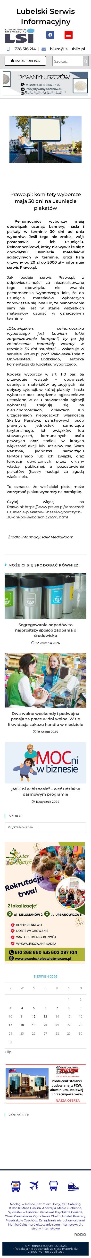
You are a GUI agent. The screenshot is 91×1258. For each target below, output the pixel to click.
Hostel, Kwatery (73, 1216)
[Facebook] (50, 35)
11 (22, 1016)
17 (10, 1025)
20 (45, 1025)
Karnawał (46, 1212)
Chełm (47, 1216)
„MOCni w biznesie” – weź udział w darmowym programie (45, 792)
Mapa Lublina (31, 1208)
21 (57, 1025)
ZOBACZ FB (19, 1115)
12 (33, 1016)
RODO (80, 1234)
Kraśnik (14, 1208)
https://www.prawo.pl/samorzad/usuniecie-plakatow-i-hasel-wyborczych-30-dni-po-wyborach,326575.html (45, 512)
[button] (69, 35)
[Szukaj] (85, 61)
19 (33, 1025)
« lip (8, 1052)
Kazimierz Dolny (48, 1204)
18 (22, 1025)
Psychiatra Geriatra (69, 1212)
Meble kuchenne (69, 1208)
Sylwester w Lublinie (23, 1212)
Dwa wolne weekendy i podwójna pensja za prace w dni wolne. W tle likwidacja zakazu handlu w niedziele (45, 719)
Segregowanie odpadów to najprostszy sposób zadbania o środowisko (45, 630)
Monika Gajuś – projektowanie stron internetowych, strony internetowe (45, 1226)
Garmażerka (23, 1216)
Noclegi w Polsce (22, 1204)
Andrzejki (49, 1208)
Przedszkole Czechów (21, 1220)
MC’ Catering (71, 1204)
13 (45, 1016)
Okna (9, 1216)
